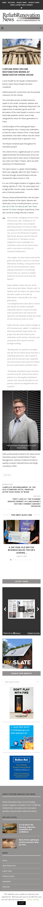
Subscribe (6, 887)
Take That (32, 206)
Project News (22, 2)
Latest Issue (7, 871)
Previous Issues (8, 876)
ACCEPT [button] (21, 903)
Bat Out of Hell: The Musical (13, 206)
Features (11, 2)
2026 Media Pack (9, 865)
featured (7, 475)
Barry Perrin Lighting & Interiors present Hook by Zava (29, 842)
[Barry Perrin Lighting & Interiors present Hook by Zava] (9, 843)
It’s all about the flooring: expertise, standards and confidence (27, 828)
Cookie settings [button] (33, 899)
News (4, 2)
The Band (12, 209)
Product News (33, 2)
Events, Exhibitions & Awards (21, 5)
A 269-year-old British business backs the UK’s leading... (21, 550)
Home (4, 860)
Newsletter (6, 881)
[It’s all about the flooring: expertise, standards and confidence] (9, 828)
